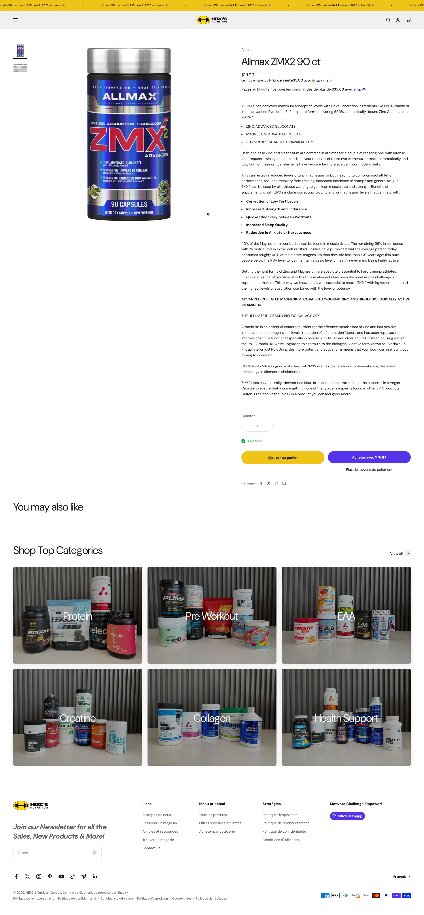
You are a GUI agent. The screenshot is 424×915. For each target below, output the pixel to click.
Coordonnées (181, 898)
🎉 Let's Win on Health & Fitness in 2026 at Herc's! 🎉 (83, 5)
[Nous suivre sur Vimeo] (84, 876)
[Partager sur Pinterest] (276, 483)
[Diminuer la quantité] (248, 426)
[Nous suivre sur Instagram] (39, 876)
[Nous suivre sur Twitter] (27, 876)
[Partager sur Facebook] (261, 483)
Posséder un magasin (159, 823)
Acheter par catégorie (217, 831)
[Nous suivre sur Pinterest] (50, 876)
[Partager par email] (284, 483)
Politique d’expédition (152, 898)
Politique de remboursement (286, 823)
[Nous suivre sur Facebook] (16, 876)
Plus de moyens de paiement (369, 469)
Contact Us (151, 848)
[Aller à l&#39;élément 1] (20, 51)
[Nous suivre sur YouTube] (61, 876)
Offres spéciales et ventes (220, 823)
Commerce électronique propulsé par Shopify (95, 892)
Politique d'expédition (280, 814)
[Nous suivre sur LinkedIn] (95, 876)
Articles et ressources (160, 831)
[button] (326, 80)
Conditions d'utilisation (281, 839)
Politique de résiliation (211, 898)
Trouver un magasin (158, 839)
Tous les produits (213, 814)
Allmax (246, 49)
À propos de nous (156, 814)
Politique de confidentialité (284, 831)
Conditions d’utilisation (116, 898)
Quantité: (248, 416)
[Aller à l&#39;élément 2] (20, 68)
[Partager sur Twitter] (269, 483)
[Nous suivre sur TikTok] (73, 876)
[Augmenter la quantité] (266, 426)
